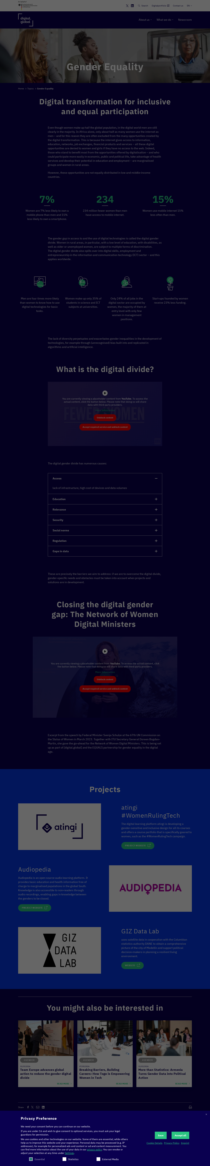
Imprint (185, 1143)
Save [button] (161, 1135)
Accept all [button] (180, 1135)
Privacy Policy (171, 1143)
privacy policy (94, 1149)
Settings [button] (69, 1153)
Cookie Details (154, 1143)
